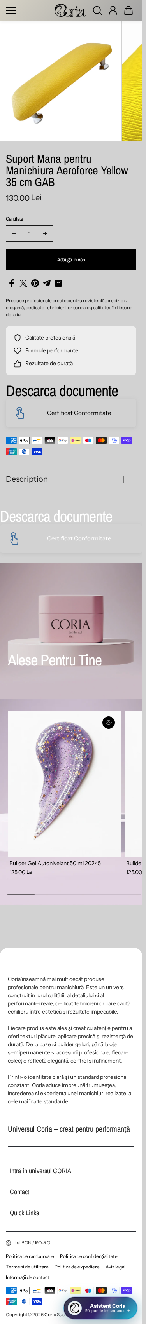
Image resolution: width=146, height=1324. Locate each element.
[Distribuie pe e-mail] (58, 280)
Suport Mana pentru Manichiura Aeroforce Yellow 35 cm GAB (67, 168)
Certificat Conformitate (79, 409)
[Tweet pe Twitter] (23, 280)
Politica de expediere (77, 1267)
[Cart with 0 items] (128, 10)
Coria (50, 1314)
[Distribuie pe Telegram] (47, 280)
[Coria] (70, 10)
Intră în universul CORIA (40, 1171)
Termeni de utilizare (27, 1267)
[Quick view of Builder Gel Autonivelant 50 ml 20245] (105, 719)
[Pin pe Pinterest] (35, 280)
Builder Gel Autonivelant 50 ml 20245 (55, 855)
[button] (128, 10)
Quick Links (24, 1213)
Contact (19, 1192)
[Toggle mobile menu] (28, 10)
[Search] (97, 10)
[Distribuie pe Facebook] (12, 280)
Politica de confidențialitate (89, 1256)
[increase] (45, 230)
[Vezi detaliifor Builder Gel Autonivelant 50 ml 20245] (63, 778)
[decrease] (14, 230)
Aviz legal (115, 1267)
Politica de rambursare (30, 1256)
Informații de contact (27, 1277)
